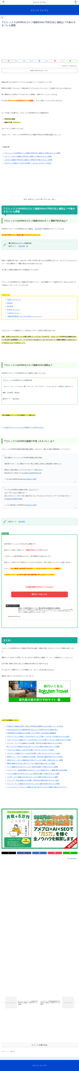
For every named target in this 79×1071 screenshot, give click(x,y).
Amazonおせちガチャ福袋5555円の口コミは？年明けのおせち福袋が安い (32, 729)
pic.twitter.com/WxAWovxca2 (31, 473)
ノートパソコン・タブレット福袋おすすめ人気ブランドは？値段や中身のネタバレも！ (37, 787)
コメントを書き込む (39, 1045)
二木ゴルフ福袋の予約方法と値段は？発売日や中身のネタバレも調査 (28, 160)
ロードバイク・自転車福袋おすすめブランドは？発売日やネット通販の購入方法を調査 (37, 770)
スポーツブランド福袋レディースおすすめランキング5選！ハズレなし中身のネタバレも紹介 (39, 740)
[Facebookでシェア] (24, 853)
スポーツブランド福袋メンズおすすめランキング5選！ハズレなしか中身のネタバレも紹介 (38, 736)
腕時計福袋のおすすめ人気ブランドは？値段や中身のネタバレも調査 (31, 763)
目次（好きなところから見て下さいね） (37, 199)
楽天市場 (38, 229)
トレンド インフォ (39, 2)
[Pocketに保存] (55, 853)
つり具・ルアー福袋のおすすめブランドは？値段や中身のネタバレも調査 (32, 777)
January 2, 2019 (30, 505)
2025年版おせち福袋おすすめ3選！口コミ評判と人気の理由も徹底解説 (31, 733)
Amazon (10, 303)
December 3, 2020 (30, 479)
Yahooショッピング (14, 299)
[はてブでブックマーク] (39, 853)
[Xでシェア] (9, 61)
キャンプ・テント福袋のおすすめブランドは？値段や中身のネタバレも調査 (33, 784)
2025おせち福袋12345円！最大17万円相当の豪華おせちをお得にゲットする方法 (35, 726)
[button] (73, 561)
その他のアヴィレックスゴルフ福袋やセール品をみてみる (23, 427)
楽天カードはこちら (39, 594)
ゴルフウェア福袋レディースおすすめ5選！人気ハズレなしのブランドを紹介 (33, 753)
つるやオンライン (13, 313)
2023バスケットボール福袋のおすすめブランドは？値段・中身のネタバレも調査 (35, 760)
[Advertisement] (39, 43)
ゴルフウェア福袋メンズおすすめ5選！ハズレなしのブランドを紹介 (27, 163)
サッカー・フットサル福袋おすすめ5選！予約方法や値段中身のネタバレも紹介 (34, 743)
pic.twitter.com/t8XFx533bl (13, 499)
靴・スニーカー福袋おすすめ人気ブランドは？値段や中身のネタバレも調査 (33, 746)
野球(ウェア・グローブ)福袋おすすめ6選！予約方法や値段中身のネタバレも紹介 (35, 757)
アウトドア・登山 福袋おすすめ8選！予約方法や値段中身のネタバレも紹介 (33, 780)
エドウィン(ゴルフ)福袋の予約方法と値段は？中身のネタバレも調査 (28, 156)
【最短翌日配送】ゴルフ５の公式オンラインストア (24, 316)
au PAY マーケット (13, 309)
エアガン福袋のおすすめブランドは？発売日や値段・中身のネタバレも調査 (33, 773)
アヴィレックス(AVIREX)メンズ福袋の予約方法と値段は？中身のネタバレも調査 (32, 153)
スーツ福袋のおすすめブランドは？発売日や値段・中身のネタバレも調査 (32, 767)
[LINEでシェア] (70, 61)
